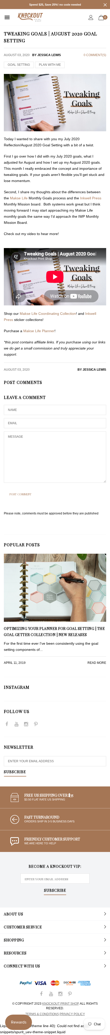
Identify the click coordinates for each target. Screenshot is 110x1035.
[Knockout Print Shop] (30, 17)
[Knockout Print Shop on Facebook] (7, 724)
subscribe (55, 891)
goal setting (19, 65)
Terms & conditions (42, 1014)
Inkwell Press (90, 198)
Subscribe (15, 772)
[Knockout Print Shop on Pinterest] (36, 724)
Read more (96, 663)
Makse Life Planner (38, 331)
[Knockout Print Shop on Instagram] (26, 724)
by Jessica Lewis (92, 369)
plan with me (50, 65)
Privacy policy (72, 1014)
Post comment (20, 494)
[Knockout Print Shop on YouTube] (16, 724)
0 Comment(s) (95, 55)
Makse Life (19, 198)
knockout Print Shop (60, 1003)
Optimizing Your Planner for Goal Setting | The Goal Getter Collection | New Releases (54, 631)
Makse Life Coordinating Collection (48, 314)
